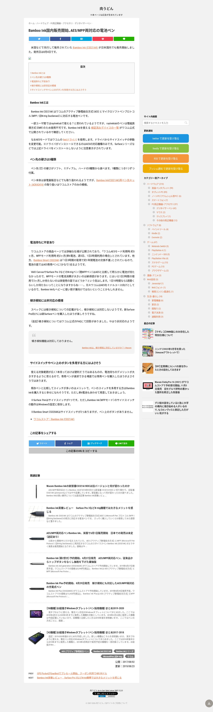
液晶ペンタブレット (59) (162, 187)
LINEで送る (122, 443)
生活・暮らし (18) (154, 296)
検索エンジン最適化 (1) (162, 291)
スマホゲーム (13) (160, 262)
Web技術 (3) (152, 279)
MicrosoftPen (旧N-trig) (112, 656)
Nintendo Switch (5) (160, 246)
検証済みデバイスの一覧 (105, 127)
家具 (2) (155, 304)
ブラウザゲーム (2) (160, 270)
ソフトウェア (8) (154, 225)
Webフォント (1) (159, 287)
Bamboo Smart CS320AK (46, 260)
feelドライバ (70, 139)
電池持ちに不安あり (40, 81)
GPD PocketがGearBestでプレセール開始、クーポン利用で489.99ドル (72, 673)
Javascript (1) (157, 283)
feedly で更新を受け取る (166, 148)
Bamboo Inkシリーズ (124, 651)
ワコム (130, 656)
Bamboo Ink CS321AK (102, 651)
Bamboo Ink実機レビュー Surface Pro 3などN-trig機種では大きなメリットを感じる (79, 677)
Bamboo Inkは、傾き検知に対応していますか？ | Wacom (106, 347)
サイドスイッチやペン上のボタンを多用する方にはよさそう (58, 89)
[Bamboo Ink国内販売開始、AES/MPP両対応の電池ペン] (81, 39)
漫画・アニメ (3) (154, 275)
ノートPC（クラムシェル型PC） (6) (166, 196)
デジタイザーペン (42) (166, 208)
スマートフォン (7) (160, 200)
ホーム (32, 23)
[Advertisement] (165, 64)
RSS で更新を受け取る (166, 158)
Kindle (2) (156, 233)
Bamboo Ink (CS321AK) (85, 47)
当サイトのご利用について (116, 703)
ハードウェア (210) (155, 183)
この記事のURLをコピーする (81, 451)
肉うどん (106, 8)
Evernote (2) (157, 237)
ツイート (43, 443)
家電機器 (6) (157, 300)
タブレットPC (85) (159, 191)
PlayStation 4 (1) (159, 250)
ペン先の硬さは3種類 (40, 77)
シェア (70, 443)
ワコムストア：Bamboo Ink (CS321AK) (54, 419)
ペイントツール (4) (160, 229)
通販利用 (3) (157, 316)
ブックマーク (96, 443)
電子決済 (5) (157, 312)
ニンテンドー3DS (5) (161, 254)
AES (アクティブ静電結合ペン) (75, 651)
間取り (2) (156, 308)
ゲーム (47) (152, 242)
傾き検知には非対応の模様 (43, 85)
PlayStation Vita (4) (160, 258)
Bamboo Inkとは (37, 72)
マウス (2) (160, 212)
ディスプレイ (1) (163, 216)
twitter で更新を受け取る (165, 138)
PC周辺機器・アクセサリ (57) (165, 204)
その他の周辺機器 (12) (166, 220)
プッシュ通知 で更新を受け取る (166, 168)
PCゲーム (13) (158, 266)
